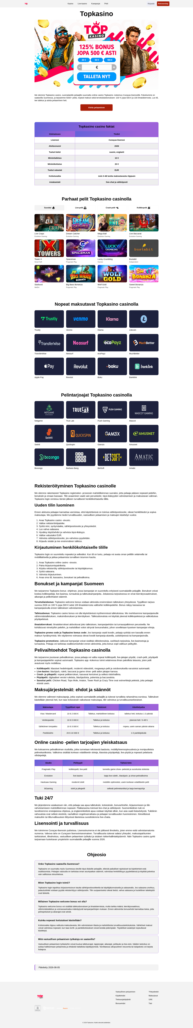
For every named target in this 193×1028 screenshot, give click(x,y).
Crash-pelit (110, 208)
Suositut (47, 208)
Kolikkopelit (142, 208)
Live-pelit (79, 208)
